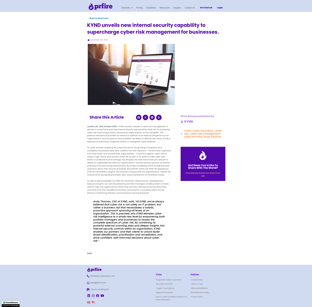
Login (220, 7)
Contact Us (190, 7)
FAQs (159, 274)
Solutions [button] (125, 7)
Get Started (206, 7)
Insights (177, 7)
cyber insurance (203, 130)
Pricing (139, 7)
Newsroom (165, 7)
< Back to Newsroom (98, 18)
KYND (188, 121)
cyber (187, 130)
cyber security (193, 136)
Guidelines (151, 7)
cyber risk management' (205, 133)
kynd (207, 136)
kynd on (216, 136)
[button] (138, 117)
